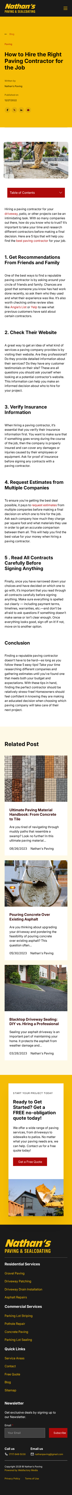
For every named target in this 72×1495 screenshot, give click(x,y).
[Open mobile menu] (65, 8)
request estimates (44, 505)
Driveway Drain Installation (23, 1289)
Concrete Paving (16, 1332)
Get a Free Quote (30, 1162)
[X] (14, 110)
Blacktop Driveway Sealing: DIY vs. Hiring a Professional (34, 1021)
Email (9, 1425)
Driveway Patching (18, 1281)
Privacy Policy (12, 1478)
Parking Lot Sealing (18, 1340)
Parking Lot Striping (19, 1316)
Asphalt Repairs (16, 1297)
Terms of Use (32, 1478)
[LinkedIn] (21, 110)
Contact (10, 1366)
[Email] (28, 110)
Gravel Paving (15, 1273)
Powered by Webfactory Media (21, 1470)
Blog (8, 1382)
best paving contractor (32, 241)
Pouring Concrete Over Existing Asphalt (29, 916)
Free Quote (12, 1374)
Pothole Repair (15, 1324)
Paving (8, 44)
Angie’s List (18, 307)
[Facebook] (7, 110)
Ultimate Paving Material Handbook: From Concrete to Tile (32, 814)
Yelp (34, 307)
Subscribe (60, 1432)
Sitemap (10, 1390)
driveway (11, 214)
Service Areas (14, 1358)
